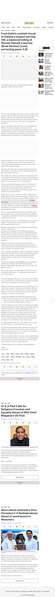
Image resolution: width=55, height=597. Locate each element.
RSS (34, 591)
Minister (27, 353)
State (8, 359)
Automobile (36, 27)
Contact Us (39, 591)
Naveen (12, 353)
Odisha (28, 356)
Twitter (3, 374)
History (3, 359)
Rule (12, 359)
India (8, 27)
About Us (8, 591)
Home (3, 27)
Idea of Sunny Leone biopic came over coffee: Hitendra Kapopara (53, 300)
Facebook (28, 373)
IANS (2, 52)
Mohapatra (18, 356)
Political (13, 356)
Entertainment (27, 27)
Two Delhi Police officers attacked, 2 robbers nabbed (2, 300)
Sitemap (30, 591)
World (13, 27)
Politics (33, 356)
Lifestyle (51, 27)
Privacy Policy (15, 591)
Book (22, 353)
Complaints (46, 591)
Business (44, 27)
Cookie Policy (24, 591)
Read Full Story (20, 477)
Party (3, 356)
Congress (34, 205)
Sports (19, 27)
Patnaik (17, 353)
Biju (24, 356)
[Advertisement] (27, 10)
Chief (7, 353)
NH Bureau (3, 419)
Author (7, 356)
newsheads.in (31, 595)
